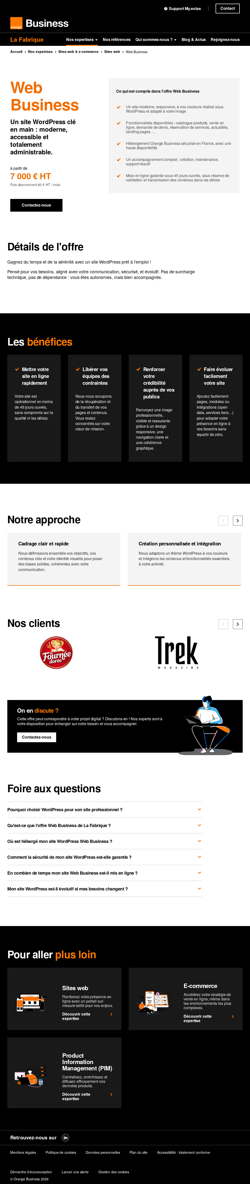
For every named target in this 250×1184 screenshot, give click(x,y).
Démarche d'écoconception (31, 1171)
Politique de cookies (61, 1152)
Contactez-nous (36, 205)
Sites (112, 51)
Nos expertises (80, 39)
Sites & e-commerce (78, 51)
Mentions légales (23, 1152)
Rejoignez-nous (225, 39)
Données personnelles (103, 1152)
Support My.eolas (185, 8)
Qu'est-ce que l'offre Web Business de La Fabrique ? (59, 825)
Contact (227, 8)
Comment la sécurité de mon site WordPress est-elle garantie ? (69, 857)
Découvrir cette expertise (76, 1016)
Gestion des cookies (113, 1171)
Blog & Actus (194, 39)
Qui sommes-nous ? (153, 39)
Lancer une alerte (75, 1171)
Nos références (117, 39)
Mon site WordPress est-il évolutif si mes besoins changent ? (67, 889)
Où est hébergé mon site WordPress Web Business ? (59, 841)
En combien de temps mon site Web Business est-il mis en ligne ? (72, 873)
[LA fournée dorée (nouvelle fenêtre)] (56, 667)
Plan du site (138, 1152)
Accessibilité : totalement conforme (183, 1152)
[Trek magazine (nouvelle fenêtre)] (176, 667)
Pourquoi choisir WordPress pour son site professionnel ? (64, 809)
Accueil (16, 51)
